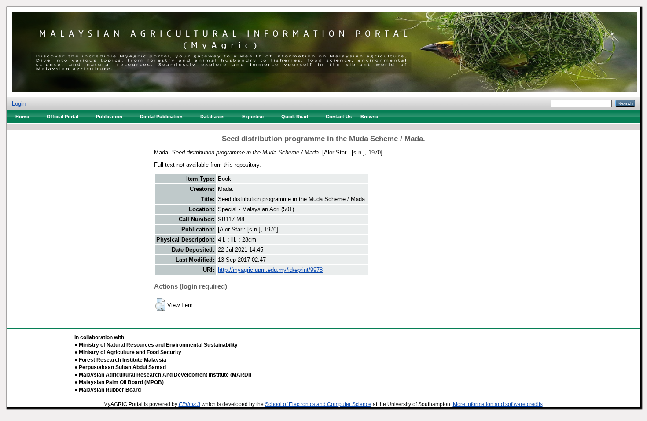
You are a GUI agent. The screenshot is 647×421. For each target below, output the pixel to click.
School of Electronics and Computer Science (318, 404)
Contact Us (339, 116)
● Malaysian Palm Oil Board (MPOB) (119, 382)
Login (19, 103)
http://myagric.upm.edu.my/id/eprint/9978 (270, 270)
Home (22, 116)
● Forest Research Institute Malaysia (120, 360)
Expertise (253, 116)
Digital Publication (161, 116)
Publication (109, 116)
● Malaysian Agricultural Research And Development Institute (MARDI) (162, 375)
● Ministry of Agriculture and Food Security (127, 352)
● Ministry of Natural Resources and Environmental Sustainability (156, 345)
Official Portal (62, 116)
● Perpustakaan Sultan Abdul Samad (120, 367)
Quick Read (294, 116)
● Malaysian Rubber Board (107, 390)
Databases (212, 116)
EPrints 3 (189, 404)
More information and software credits (498, 404)
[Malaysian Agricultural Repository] (325, 50)
